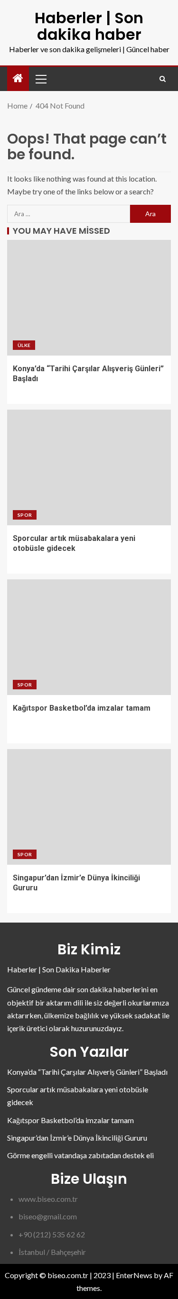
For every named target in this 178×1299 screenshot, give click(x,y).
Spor (25, 515)
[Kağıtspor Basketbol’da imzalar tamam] (89, 637)
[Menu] (40, 79)
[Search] (163, 79)
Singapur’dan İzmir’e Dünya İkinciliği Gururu (77, 1137)
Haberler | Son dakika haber (89, 26)
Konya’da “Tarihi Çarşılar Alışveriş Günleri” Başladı (87, 1071)
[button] (40, 79)
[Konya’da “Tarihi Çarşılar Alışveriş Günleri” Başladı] (89, 298)
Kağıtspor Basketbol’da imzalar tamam (81, 708)
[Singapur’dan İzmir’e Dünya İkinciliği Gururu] (89, 807)
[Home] (18, 78)
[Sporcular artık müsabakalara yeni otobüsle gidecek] (89, 467)
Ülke (24, 345)
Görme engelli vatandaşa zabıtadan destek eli (80, 1155)
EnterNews (134, 1275)
